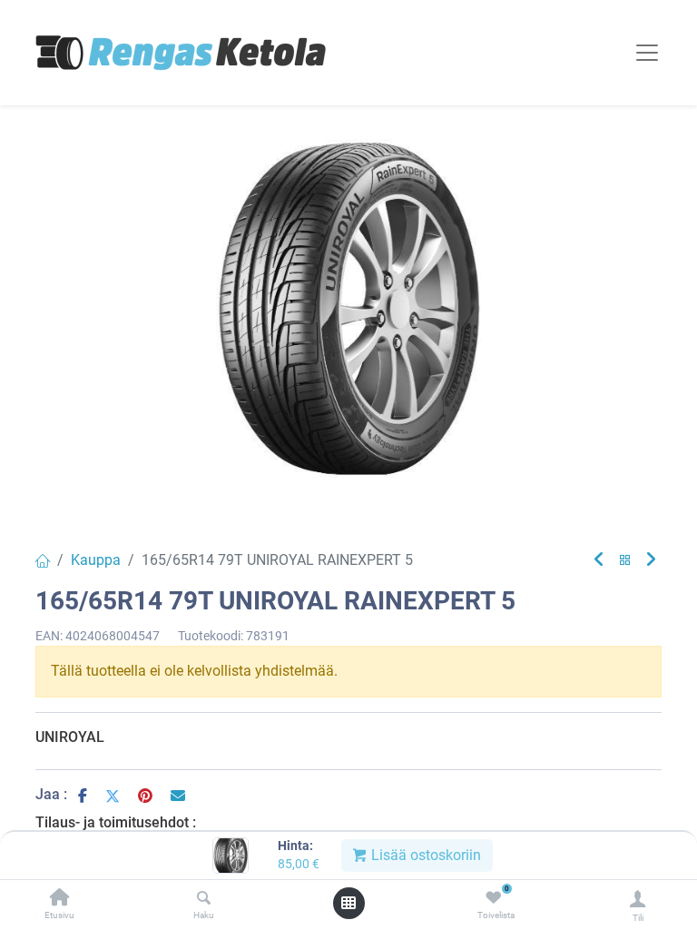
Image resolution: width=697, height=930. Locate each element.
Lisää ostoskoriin (424, 855)
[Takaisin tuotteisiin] (625, 560)
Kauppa (96, 560)
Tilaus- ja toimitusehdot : (115, 822)
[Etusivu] (60, 898)
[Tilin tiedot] (637, 898)
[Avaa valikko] (348, 903)
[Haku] (203, 898)
